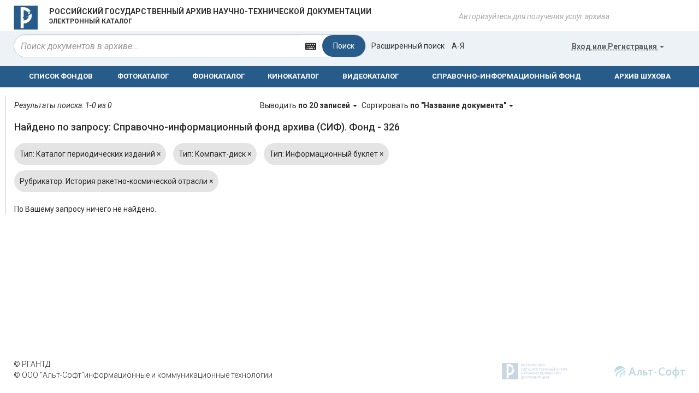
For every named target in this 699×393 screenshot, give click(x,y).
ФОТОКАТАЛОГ (143, 76)
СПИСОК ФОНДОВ (61, 76)
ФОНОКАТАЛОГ (218, 76)
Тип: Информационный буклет (326, 154)
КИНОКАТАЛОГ (293, 76)
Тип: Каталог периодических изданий (90, 154)
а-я (458, 45)
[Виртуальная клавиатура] (311, 46)
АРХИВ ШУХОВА (642, 76)
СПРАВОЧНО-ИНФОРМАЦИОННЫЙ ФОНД (506, 76)
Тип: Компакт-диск (215, 154)
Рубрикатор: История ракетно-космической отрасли (116, 181)
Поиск (343, 45)
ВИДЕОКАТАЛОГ (370, 76)
